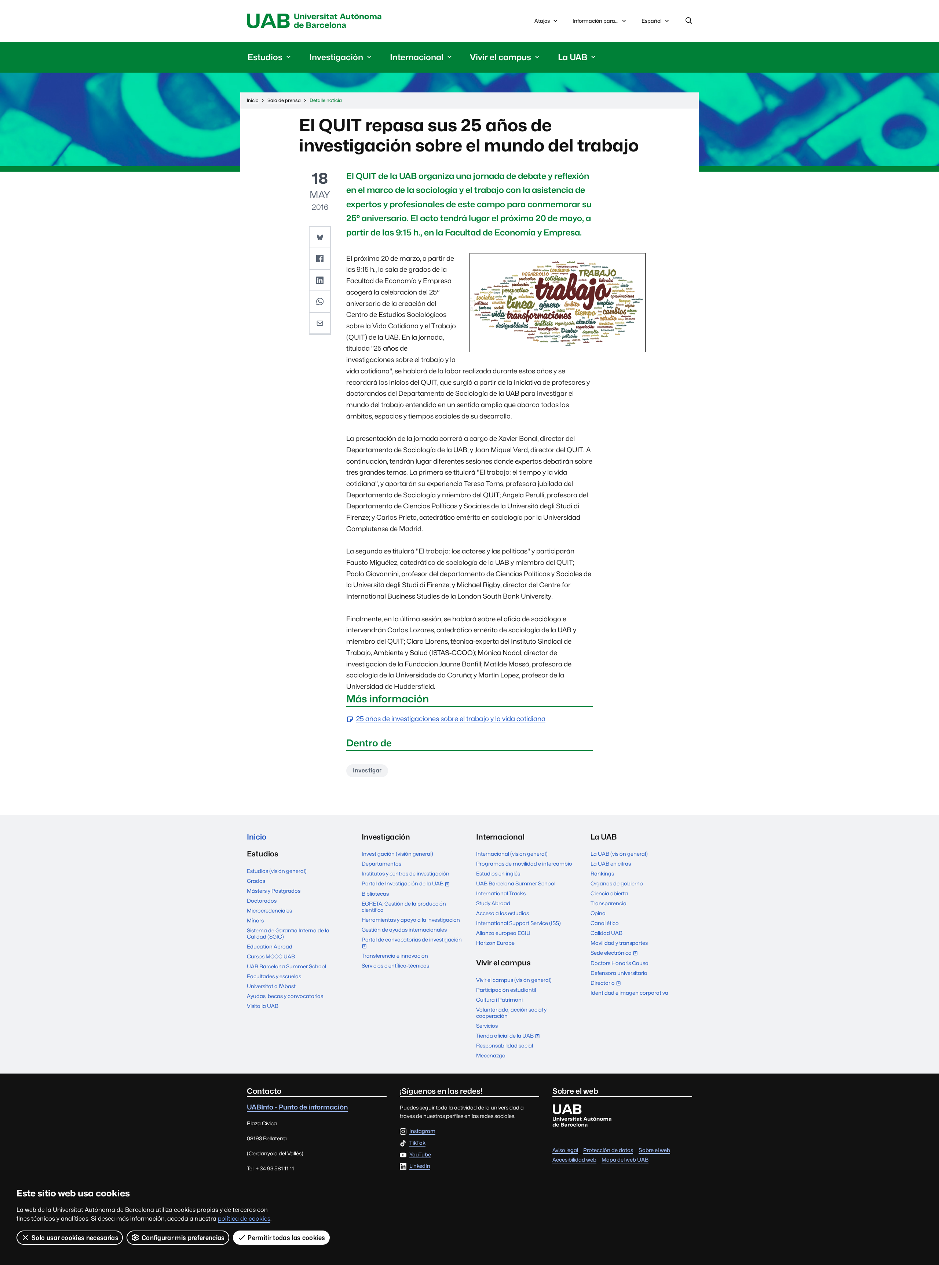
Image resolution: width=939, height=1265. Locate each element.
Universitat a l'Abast (271, 986)
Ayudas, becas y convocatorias (285, 996)
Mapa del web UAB (625, 1159)
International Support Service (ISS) (518, 923)
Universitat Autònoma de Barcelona (316, 21)
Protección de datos (608, 1150)
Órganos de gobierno (617, 883)
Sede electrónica (616, 953)
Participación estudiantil (506, 990)
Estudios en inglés (498, 873)
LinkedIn (419, 1166)
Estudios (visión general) (277, 871)
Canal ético (605, 923)
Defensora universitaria (619, 973)
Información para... (595, 21)
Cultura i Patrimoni (499, 1000)
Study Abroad (493, 903)
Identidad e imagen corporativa (629, 993)
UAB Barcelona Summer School (286, 966)
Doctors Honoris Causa (619, 963)
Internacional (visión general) (512, 854)
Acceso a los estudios (502, 913)
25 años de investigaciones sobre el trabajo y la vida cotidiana (450, 719)
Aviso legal (565, 1150)
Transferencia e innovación (395, 956)
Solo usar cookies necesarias (75, 1238)
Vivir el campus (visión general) (514, 980)
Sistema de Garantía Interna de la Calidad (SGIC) (288, 933)
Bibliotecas (375, 894)
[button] (320, 237)
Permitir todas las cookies (286, 1238)
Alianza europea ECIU (503, 933)
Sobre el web (654, 1150)
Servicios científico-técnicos (395, 965)
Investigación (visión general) (397, 854)
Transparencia (608, 903)
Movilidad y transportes (619, 943)
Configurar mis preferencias (183, 1238)
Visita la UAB (262, 1006)
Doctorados (262, 900)
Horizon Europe (495, 943)
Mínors (255, 920)
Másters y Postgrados (273, 891)
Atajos (542, 21)
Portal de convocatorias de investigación (412, 943)
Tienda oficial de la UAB (509, 1036)
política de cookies (244, 1218)
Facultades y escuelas (274, 976)
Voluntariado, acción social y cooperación (511, 1012)
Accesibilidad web (574, 1159)
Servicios (487, 1026)
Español (651, 23)
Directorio (607, 983)
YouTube (420, 1154)
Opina (598, 913)
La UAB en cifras (611, 863)
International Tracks (501, 893)
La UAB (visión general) (619, 854)
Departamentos (381, 863)
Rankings (602, 873)
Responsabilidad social (504, 1045)
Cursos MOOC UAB (271, 956)
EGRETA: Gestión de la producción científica (404, 906)
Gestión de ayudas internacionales (404, 929)
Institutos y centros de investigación (405, 873)
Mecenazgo (490, 1055)
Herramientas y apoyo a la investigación (411, 920)
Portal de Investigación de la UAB (407, 884)
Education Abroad (269, 946)
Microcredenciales (269, 910)
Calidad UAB (606, 933)
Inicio (256, 836)
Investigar (367, 770)
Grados (256, 881)
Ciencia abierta (609, 893)
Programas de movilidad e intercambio (524, 863)
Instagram (422, 1131)
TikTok (417, 1143)
